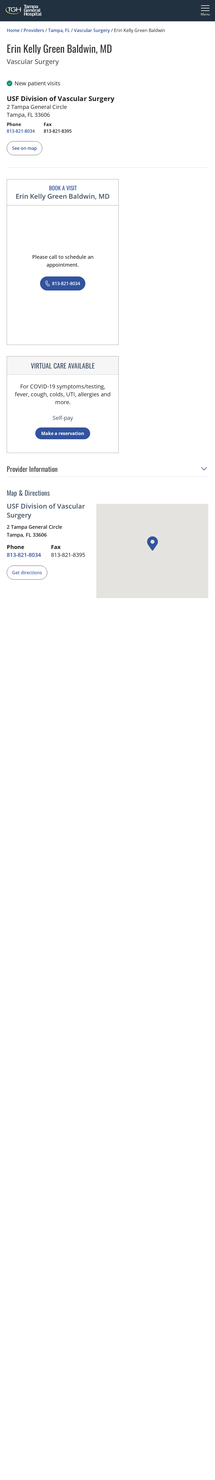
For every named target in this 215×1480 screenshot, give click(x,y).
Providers (34, 30)
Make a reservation (62, 433)
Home (13, 30)
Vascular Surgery (92, 30)
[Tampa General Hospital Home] (24, 10)
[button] (107, 470)
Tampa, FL (59, 30)
